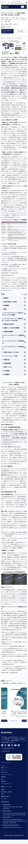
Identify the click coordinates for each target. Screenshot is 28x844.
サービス (3, 770)
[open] (25, 7)
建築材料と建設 (5, 796)
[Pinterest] (19, 745)
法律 (2, 779)
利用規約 (3, 777)
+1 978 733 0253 (17, 1)
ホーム (2, 38)
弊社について (4, 768)
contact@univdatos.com (19, 3)
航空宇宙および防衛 (6, 792)
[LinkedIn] (9, 745)
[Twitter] (5, 745)
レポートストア (10, 38)
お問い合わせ (4, 772)
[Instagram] (12, 745)
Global (6, 24)
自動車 (3, 789)
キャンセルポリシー (6, 783)
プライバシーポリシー (7, 774)
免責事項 (3, 781)
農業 (2, 794)
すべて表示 (4, 798)
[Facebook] (2, 745)
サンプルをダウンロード (6, 31)
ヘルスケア (15, 24)
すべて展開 (24, 294)
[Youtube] (15, 745)
